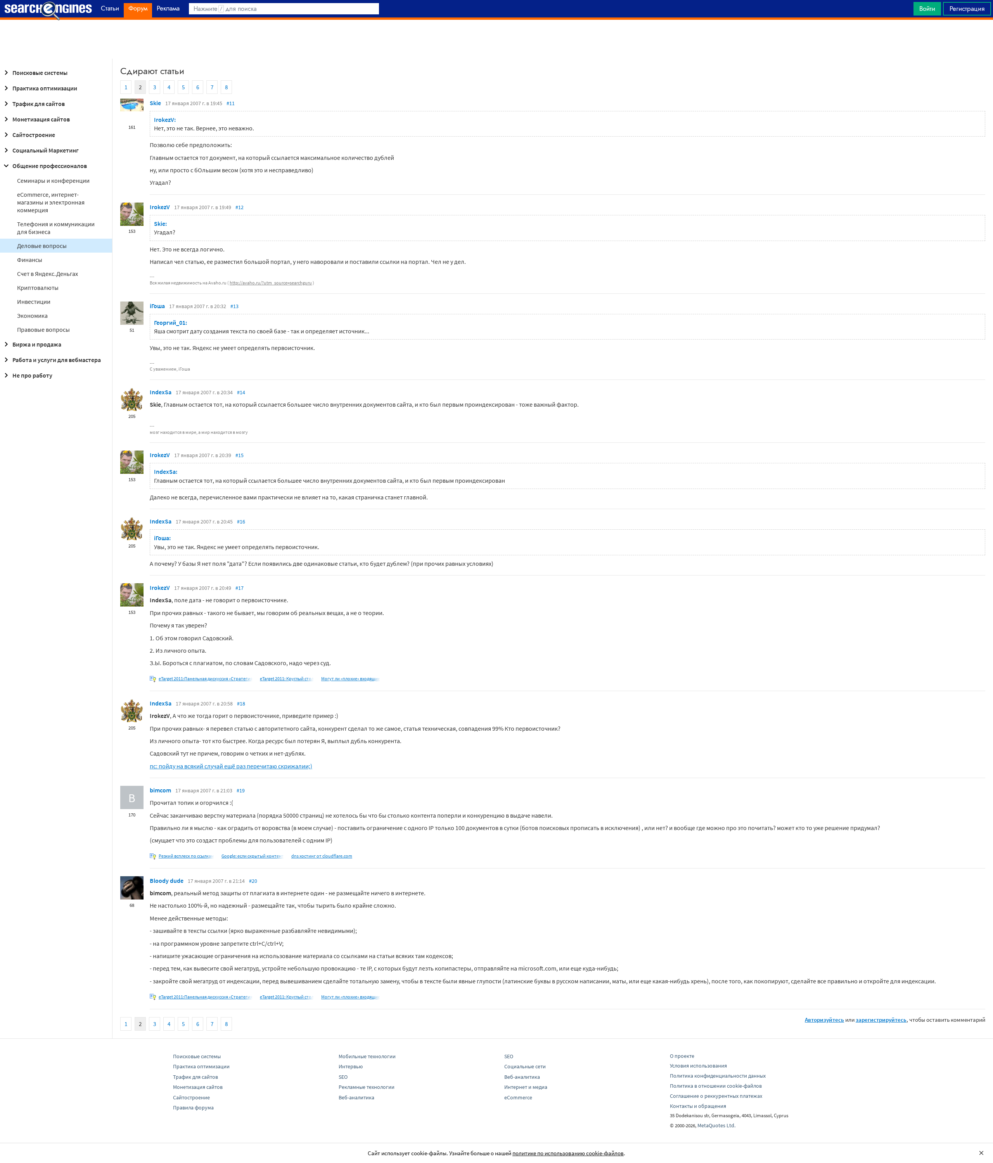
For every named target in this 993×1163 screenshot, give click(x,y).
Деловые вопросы (42, 246)
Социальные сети (525, 1066)
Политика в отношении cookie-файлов (716, 1085)
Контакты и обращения (698, 1105)
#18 (241, 703)
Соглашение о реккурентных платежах (716, 1095)
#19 (241, 790)
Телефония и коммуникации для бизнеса (56, 228)
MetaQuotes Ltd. (716, 1125)
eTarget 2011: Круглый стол (287, 678)
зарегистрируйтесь (881, 1019)
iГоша (157, 306)
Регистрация (967, 8)
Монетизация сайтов (41, 119)
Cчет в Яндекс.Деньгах (47, 273)
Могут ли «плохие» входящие (350, 678)
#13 (234, 306)
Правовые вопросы (43, 329)
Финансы (29, 259)
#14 (241, 392)
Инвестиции (33, 301)
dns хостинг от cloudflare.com (321, 856)
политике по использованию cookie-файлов (568, 1153)
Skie (155, 103)
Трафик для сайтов (38, 103)
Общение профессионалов (49, 166)
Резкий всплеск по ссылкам (186, 856)
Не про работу (32, 375)
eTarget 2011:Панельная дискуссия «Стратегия (206, 678)
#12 (239, 207)
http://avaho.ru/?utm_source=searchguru (271, 283)
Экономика (32, 315)
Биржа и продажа (36, 344)
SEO (343, 1076)
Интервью (351, 1066)
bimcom (160, 790)
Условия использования (698, 1065)
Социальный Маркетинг (45, 150)
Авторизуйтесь (824, 1019)
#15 (239, 455)
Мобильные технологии (367, 1056)
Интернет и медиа (525, 1086)
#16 (241, 521)
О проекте (682, 1055)
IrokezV (160, 207)
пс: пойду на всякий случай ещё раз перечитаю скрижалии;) (231, 766)
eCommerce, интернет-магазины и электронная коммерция (51, 202)
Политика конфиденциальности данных (718, 1075)
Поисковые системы (39, 72)
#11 (231, 103)
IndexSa (160, 392)
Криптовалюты (38, 287)
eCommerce (518, 1097)
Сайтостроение (33, 135)
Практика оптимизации (44, 88)
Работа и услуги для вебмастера (56, 360)
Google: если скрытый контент (252, 856)
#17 (239, 587)
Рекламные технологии (366, 1086)
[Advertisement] (496, 39)
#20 (253, 880)
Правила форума (193, 1107)
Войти (927, 8)
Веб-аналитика (356, 1097)
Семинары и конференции (53, 180)
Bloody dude (166, 880)
